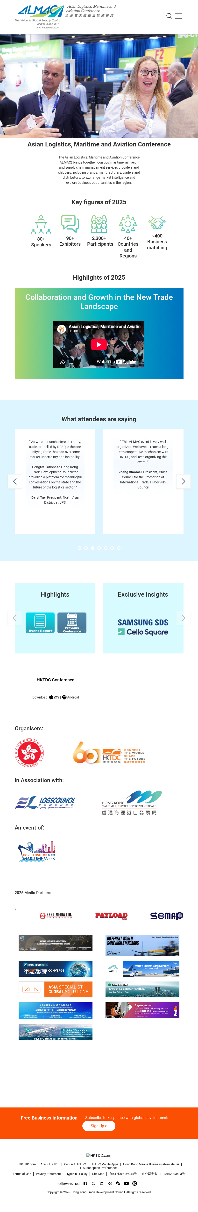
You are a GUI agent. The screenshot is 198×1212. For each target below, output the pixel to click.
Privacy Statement (48, 1174)
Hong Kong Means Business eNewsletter (151, 1164)
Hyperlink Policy (76, 1174)
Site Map (98, 1174)
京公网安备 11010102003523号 (163, 1174)
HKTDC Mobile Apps (104, 1164)
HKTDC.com (27, 1164)
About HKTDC (50, 1164)
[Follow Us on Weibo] (110, 1183)
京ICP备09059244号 (123, 1174)
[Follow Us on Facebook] (85, 1183)
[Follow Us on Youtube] (126, 1183)
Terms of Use (22, 1174)
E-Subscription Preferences (99, 1168)
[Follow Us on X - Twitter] (93, 1183)
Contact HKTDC (75, 1164)
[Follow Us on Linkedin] (101, 1183)
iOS (56, 697)
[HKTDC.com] (99, 1155)
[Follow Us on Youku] (134, 1183)
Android (73, 697)
